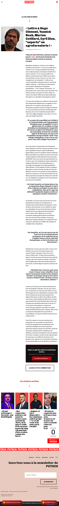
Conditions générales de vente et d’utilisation (18, 491)
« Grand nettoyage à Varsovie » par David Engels (7, 414)
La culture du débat (29, 17)
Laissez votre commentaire (40, 368)
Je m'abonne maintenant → (41, 358)
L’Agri (33, 57)
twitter (38, 457)
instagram (44, 457)
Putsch (30, 49)
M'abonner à (53, 440)
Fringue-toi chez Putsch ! (12, 502)
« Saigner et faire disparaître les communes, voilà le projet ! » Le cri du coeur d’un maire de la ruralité (35, 419)
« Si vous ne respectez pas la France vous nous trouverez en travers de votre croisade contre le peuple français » (50, 419)
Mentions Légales (4, 491)
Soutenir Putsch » (49, 502)
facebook (31, 457)
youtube (51, 457)
